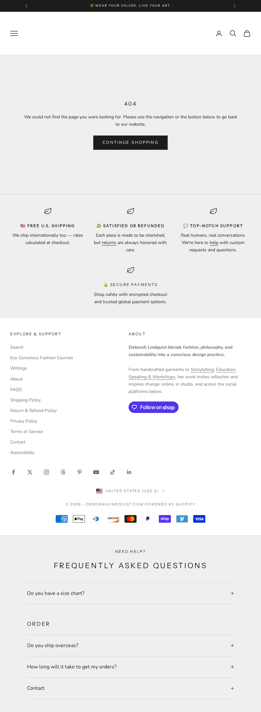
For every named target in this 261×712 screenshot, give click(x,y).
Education (226, 369)
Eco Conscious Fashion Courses (41, 358)
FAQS (16, 390)
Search (17, 347)
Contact (17, 442)
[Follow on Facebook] (13, 472)
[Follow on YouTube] (96, 472)
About (16, 379)
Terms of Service (26, 432)
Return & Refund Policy (33, 411)
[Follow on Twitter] (30, 472)
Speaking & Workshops (152, 377)
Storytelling (202, 369)
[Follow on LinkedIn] (129, 472)
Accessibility (22, 453)
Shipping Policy (25, 400)
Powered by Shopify (170, 504)
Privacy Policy (23, 421)
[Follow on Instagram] (46, 472)
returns (109, 243)
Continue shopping (130, 142)
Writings (18, 368)
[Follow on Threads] (63, 472)
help (214, 243)
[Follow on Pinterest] (79, 472)
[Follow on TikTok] (112, 472)
